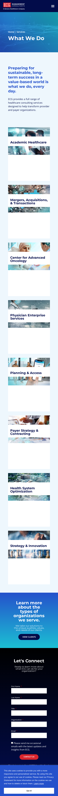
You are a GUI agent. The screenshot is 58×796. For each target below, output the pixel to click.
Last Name (15, 698)
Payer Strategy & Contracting (26, 430)
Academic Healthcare (21, 143)
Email (13, 731)
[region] (29, 780)
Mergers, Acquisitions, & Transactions (24, 203)
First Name (15, 687)
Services (21, 31)
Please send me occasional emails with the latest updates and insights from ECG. (28, 746)
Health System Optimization (24, 491)
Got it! (29, 791)
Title (13, 709)
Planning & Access (28, 374)
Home (11, 31)
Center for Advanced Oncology (20, 262)
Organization (16, 720)
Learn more (39, 783)
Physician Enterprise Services (28, 318)
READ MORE (19, 168)
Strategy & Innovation (21, 541)
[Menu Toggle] (52, 6)
